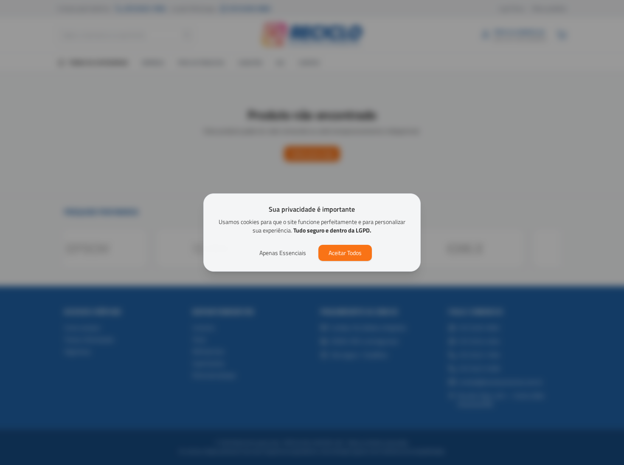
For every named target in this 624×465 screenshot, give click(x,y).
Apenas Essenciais (282, 252)
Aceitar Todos (345, 252)
